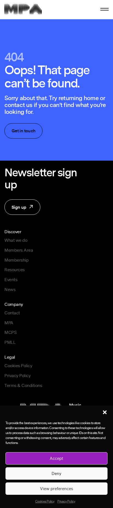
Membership (16, 260)
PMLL (9, 342)
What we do (15, 240)
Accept (56, 458)
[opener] (104, 9)
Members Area (18, 250)
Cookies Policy (44, 501)
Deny (56, 473)
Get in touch (23, 130)
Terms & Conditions (23, 385)
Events (10, 279)
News (9, 289)
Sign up (15, 209)
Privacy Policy (66, 501)
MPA (8, 322)
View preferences (56, 488)
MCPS (10, 332)
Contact (12, 312)
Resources (14, 269)
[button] (105, 412)
